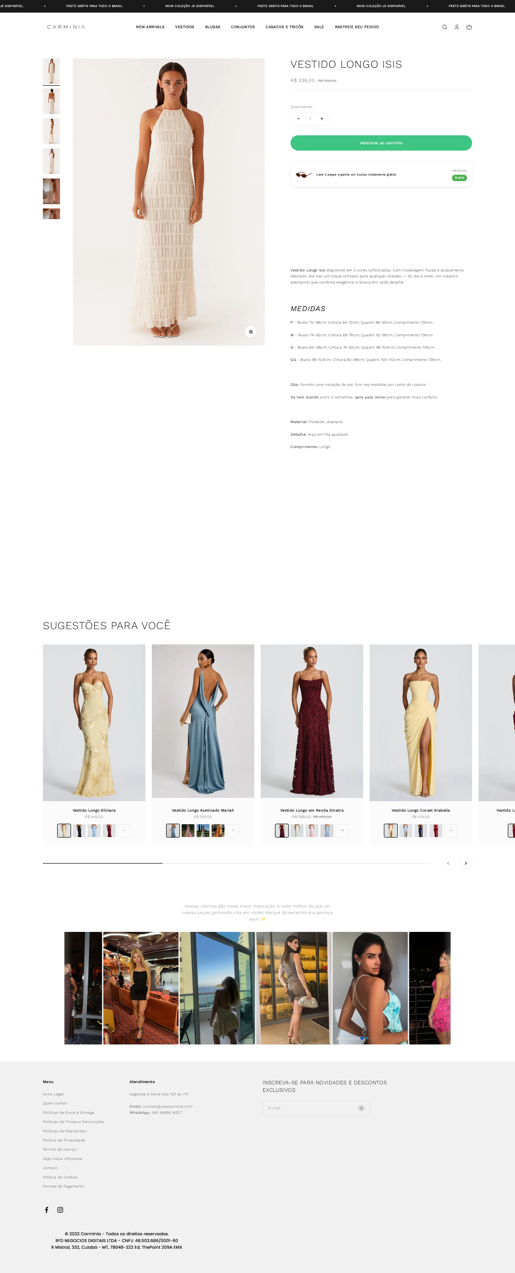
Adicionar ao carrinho (381, 143)
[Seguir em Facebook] (46, 1210)
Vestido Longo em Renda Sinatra (312, 810)
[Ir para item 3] (51, 132)
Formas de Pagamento (63, 1186)
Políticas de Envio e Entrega (68, 1112)
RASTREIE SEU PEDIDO (357, 27)
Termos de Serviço (60, 1149)
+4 (342, 830)
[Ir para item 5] (51, 192)
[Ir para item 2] (51, 102)
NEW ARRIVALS (150, 27)
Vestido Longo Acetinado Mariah (203, 810)
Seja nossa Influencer (63, 1158)
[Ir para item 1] (51, 72)
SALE (319, 27)
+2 (451, 830)
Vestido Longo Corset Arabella (421, 810)
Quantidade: (301, 106)
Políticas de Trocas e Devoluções (73, 1121)
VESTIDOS (184, 27)
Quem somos (55, 1103)
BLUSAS (212, 27)
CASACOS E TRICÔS (285, 27)
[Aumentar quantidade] (322, 118)
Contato (50, 1168)
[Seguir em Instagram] (60, 1210)
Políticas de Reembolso (64, 1131)
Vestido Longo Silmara (94, 810)
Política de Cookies (60, 1177)
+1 (124, 830)
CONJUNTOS (243, 27)
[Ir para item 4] (51, 162)
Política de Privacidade (64, 1140)
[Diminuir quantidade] (298, 118)
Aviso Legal (53, 1094)
